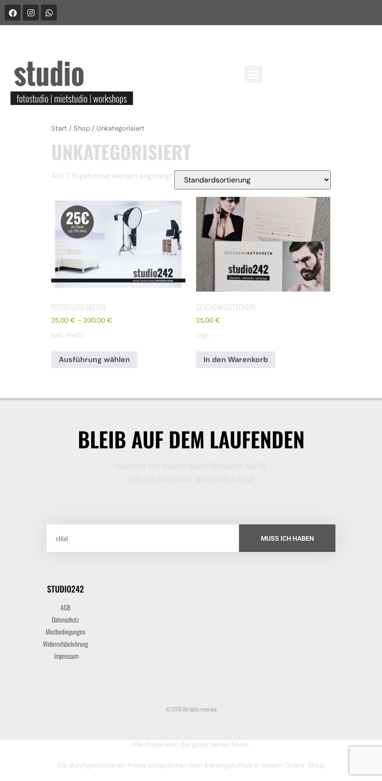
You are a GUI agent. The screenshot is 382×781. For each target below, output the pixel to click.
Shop (82, 128)
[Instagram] (31, 13)
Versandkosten (234, 335)
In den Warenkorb (236, 359)
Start (59, 128)
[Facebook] (12, 13)
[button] (253, 74)
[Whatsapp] (49, 13)
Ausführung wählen (94, 359)
